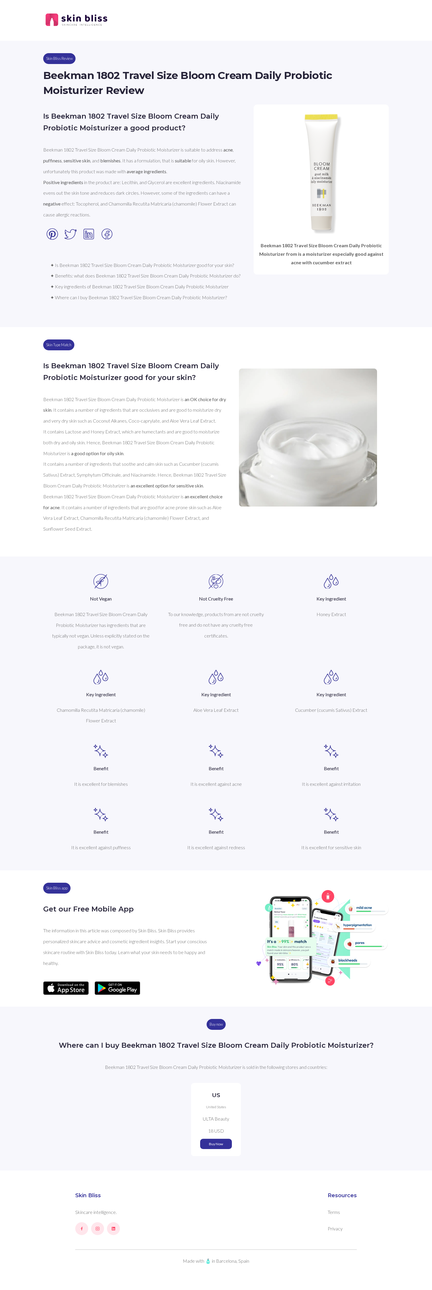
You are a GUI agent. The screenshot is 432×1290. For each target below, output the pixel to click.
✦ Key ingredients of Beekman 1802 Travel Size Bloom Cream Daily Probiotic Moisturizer (139, 286)
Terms (334, 1212)
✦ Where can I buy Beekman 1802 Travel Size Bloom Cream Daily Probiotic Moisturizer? (138, 297)
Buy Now (216, 1144)
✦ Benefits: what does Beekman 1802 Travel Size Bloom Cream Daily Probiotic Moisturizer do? (145, 275)
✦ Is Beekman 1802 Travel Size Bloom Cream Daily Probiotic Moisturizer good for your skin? (142, 265)
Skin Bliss (88, 1195)
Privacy (335, 1228)
